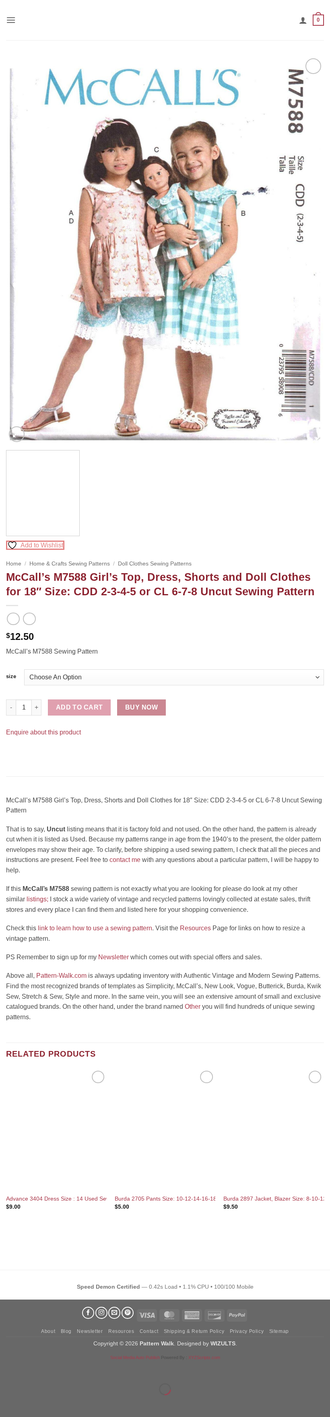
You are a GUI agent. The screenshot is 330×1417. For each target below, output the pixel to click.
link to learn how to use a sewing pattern (95, 928)
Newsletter (113, 957)
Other (192, 1006)
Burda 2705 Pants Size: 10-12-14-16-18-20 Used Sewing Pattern (197, 1198)
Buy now (141, 707)
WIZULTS (222, 1343)
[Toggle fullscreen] (31, 1369)
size (11, 676)
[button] (11, 20)
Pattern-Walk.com (61, 975)
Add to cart (79, 707)
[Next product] (13, 619)
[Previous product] (29, 619)
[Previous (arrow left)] (8, 1403)
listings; (37, 899)
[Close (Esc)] (79, 1369)
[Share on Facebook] (13, 752)
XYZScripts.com (204, 1357)
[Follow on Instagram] (101, 1313)
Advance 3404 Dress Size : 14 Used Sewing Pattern (72, 1198)
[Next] (307, 250)
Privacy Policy (247, 1331)
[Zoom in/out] (8, 1369)
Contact (149, 1331)
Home (13, 564)
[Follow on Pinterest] (128, 1313)
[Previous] (22, 250)
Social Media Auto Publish (135, 1357)
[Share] (55, 1369)
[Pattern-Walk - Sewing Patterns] (165, 20)
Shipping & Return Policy (194, 1331)
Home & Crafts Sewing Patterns (69, 564)
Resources (195, 928)
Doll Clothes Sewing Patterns (155, 564)
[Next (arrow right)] (31, 1403)
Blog (66, 1331)
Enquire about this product (43, 732)
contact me (124, 859)
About (48, 1331)
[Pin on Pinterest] (28, 752)
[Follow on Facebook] (88, 1313)
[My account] (303, 20)
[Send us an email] (114, 1313)
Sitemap (279, 1331)
